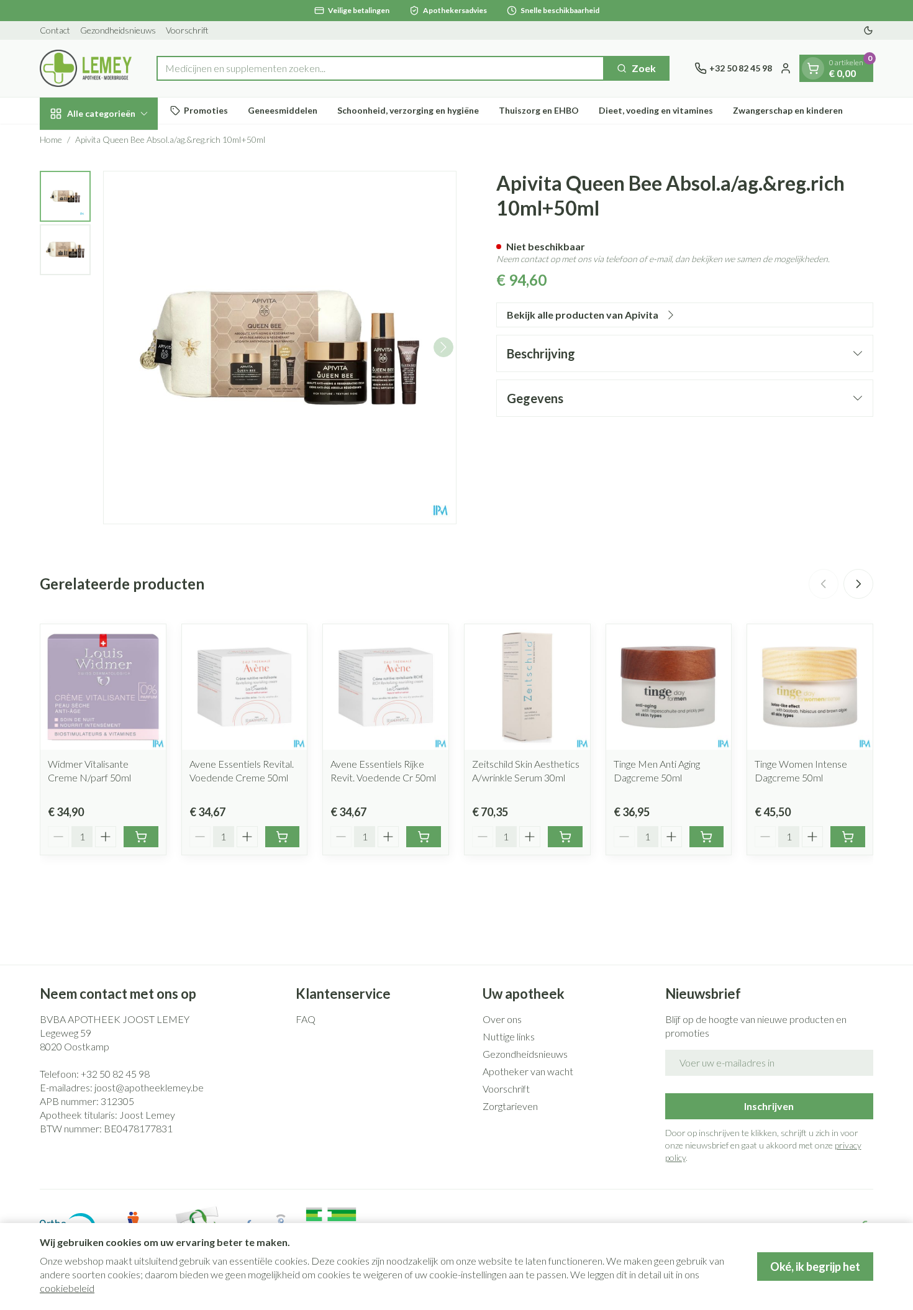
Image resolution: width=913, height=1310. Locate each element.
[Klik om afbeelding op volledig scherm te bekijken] (280, 347)
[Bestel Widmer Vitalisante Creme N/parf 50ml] (141, 836)
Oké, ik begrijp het (815, 1266)
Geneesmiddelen (282, 110)
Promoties (206, 110)
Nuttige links (509, 1036)
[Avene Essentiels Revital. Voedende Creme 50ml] (244, 687)
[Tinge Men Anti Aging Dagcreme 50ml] (669, 687)
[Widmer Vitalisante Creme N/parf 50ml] (103, 687)
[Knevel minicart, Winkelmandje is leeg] (813, 68)
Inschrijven (769, 1106)
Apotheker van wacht (528, 1071)
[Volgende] (443, 347)
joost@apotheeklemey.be (149, 1087)
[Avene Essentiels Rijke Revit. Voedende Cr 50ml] (385, 687)
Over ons (502, 1019)
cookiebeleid (67, 1288)
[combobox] (380, 68)
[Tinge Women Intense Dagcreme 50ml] (810, 687)
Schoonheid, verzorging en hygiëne (408, 110)
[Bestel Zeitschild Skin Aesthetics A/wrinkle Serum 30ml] (565, 836)
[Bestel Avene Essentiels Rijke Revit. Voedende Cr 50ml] (423, 836)
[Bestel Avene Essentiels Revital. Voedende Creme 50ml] (282, 836)
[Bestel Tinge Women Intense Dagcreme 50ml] (847, 836)
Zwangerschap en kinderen (788, 110)
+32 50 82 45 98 (115, 1074)
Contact (55, 30)
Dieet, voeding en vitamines (656, 110)
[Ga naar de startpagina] (86, 68)
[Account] (785, 68)
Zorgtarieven (510, 1106)
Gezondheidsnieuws (118, 30)
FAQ (306, 1019)
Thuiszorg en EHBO (539, 110)
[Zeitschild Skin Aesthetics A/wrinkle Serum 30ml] (527, 687)
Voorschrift (187, 30)
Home (51, 139)
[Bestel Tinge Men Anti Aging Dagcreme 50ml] (706, 836)
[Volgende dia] (858, 584)
